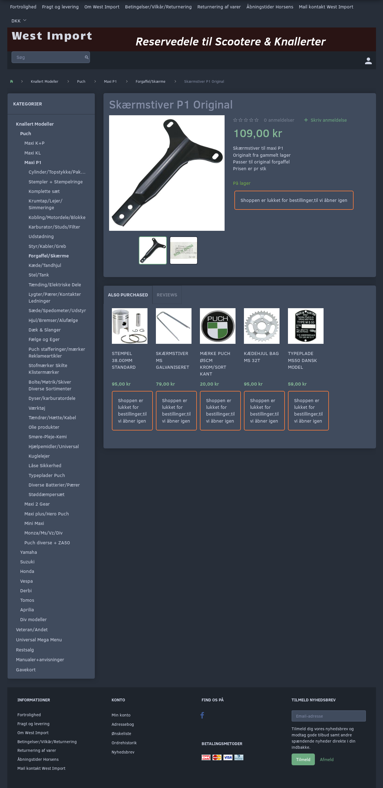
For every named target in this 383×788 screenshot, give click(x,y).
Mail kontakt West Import (326, 6)
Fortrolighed (23, 6)
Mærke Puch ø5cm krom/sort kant (215, 363)
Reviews (167, 294)
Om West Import (101, 6)
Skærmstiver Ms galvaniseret (172, 360)
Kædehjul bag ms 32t (261, 356)
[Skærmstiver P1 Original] (167, 173)
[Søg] (87, 57)
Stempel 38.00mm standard (124, 360)
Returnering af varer (219, 6)
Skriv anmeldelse (328, 120)
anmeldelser (279, 120)
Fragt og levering (60, 6)
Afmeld (327, 759)
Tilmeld (303, 759)
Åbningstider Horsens (269, 6)
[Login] (368, 60)
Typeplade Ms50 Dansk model (302, 360)
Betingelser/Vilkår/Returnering (158, 6)
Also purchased (128, 294)
